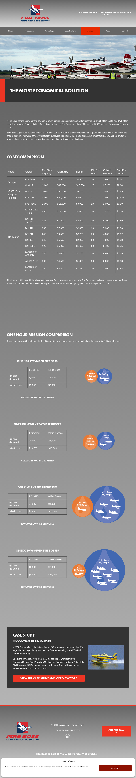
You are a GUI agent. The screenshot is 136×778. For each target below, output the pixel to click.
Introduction (29, 30)
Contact (125, 30)
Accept (115, 768)
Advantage (49, 30)
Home (10, 30)
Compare (90, 30)
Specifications (70, 30)
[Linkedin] (67, 736)
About (108, 30)
